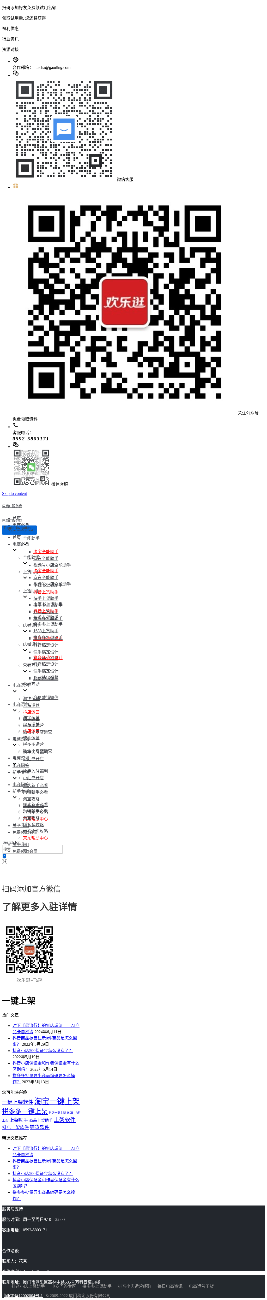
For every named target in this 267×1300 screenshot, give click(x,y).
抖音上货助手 (45, 592)
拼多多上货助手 (48, 624)
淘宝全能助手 (45, 551)
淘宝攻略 (31, 799)
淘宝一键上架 (57, 1101)
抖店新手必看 (35, 785)
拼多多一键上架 (25, 1111)
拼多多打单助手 (48, 637)
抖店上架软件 (15, 1127)
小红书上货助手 (48, 604)
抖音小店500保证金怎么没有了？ (43, 1050)
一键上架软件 (17, 1102)
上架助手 (18, 1120)
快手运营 (31, 738)
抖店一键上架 (57, 1112)
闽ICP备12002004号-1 (23, 1295)
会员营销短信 (45, 697)
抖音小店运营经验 (134, 1286)
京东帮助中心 (35, 838)
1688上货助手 (45, 631)
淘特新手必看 (35, 792)
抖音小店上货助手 (28, 1286)
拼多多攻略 (33, 825)
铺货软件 (40, 1127)
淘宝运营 (31, 698)
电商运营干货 (201, 1286)
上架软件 (65, 1120)
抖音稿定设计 (45, 645)
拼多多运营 (33, 744)
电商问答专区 (63, 1286)
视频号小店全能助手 (52, 565)
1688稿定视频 (45, 677)
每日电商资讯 (170, 1286)
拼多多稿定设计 (48, 657)
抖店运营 (31, 712)
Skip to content (14, 493)
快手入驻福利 (35, 771)
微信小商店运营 (37, 751)
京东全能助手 (45, 558)
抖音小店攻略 (35, 831)
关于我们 (21, 825)
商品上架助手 (41, 1120)
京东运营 (31, 705)
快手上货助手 (45, 598)
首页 (17, 537)
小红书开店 (33, 759)
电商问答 (21, 765)
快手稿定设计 (45, 652)
